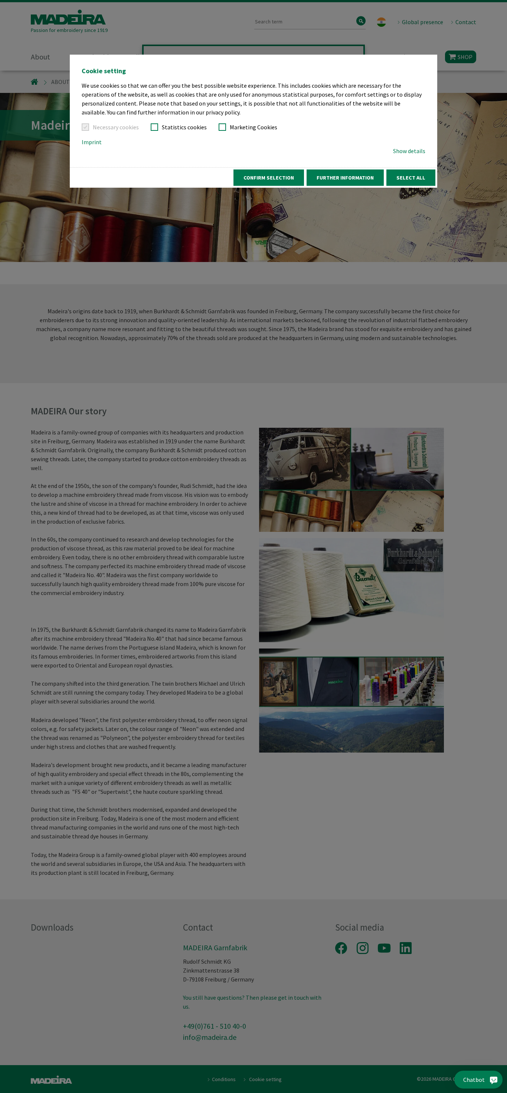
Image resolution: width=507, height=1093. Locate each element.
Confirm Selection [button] (268, 177)
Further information (345, 177)
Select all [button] (410, 177)
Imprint (92, 142)
